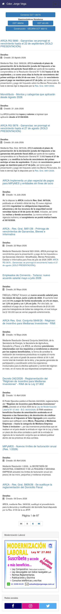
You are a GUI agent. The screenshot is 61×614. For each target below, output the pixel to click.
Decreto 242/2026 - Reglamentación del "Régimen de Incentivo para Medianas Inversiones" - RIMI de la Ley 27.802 (25, 381)
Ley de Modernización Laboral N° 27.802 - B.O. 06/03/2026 (30, 408)
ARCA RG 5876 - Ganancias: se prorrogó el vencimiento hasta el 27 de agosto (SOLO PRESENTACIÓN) (25, 128)
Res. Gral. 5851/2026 (44, 85)
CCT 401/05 (42, 23)
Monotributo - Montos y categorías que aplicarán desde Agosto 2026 (27, 95)
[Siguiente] (33, 523)
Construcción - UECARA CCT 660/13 (30, 28)
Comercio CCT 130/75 (30, 14)
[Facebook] (13, 606)
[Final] (39, 523)
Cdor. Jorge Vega (16, 3)
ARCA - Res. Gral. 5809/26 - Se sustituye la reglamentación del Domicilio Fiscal (27, 486)
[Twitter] (48, 606)
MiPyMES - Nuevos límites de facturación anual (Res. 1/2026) (29, 447)
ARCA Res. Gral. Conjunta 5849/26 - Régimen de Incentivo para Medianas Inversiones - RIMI (29, 321)
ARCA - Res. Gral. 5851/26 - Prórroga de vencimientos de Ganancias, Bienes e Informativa (26, 231)
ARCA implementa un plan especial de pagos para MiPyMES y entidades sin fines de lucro (28, 181)
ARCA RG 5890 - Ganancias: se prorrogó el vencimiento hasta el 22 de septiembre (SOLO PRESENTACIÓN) (26, 43)
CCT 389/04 (18, 23)
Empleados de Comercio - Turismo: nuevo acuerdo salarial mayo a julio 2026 (26, 276)
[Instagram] (30, 606)
